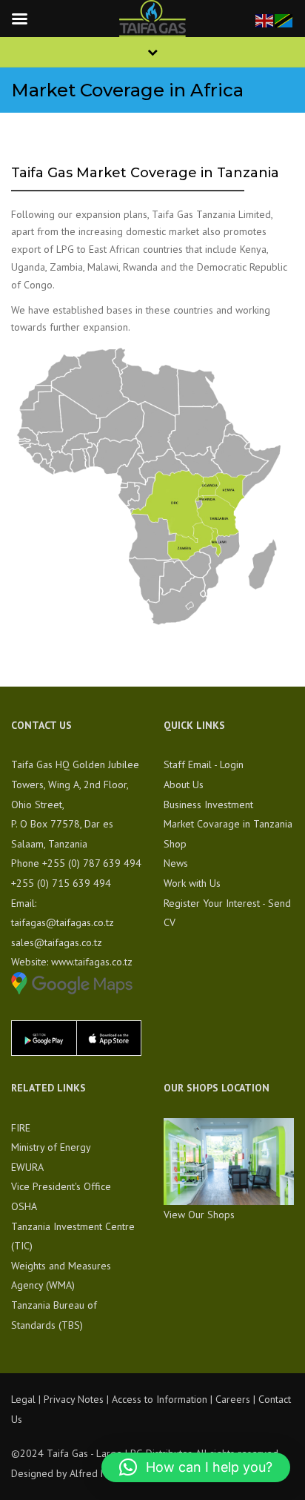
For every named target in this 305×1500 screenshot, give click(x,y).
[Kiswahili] (284, 19)
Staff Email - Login (204, 764)
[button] (195, 1467)
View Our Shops (199, 1214)
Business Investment (208, 804)
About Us (184, 784)
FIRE (20, 1127)
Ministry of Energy (51, 1147)
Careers (232, 1399)
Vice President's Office (61, 1186)
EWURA (27, 1167)
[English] (265, 19)
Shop (175, 843)
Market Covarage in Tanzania (228, 823)
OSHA (24, 1206)
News (176, 863)
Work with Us (192, 883)
